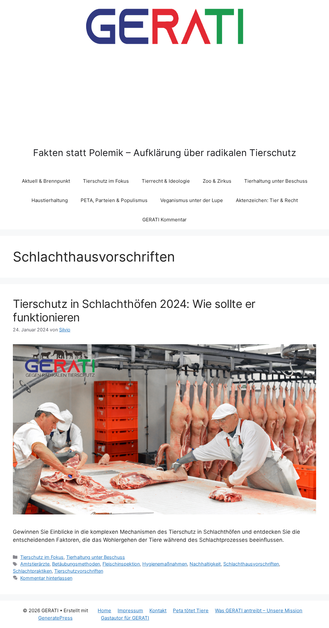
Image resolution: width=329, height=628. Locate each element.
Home (104, 610)
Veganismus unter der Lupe (191, 200)
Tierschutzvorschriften (78, 571)
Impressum (130, 610)
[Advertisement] (164, 99)
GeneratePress (55, 618)
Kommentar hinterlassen (46, 578)
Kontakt (157, 610)
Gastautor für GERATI (125, 618)
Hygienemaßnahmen (164, 564)
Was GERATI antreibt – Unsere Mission (258, 610)
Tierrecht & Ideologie (166, 181)
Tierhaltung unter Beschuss (275, 181)
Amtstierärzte (34, 564)
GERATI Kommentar (164, 220)
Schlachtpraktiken (32, 571)
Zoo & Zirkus (217, 181)
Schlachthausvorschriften (251, 564)
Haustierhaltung (49, 200)
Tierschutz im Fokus (106, 181)
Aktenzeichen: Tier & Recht (267, 200)
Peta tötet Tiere (191, 610)
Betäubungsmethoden (76, 564)
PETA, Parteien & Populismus (114, 200)
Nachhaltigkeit (205, 564)
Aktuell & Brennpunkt (46, 181)
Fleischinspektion (121, 564)
